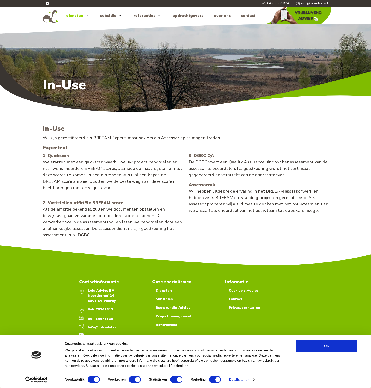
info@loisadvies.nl (314, 3)
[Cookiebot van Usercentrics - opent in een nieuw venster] (36, 379)
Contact (235, 299)
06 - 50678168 (100, 318)
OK (326, 346)
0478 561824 (278, 3)
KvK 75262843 (100, 309)
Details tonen (239, 379)
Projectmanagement (174, 316)
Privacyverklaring (244, 307)
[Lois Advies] (50, 16)
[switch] (135, 379)
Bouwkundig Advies (173, 307)
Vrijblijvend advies (308, 15)
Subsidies (164, 299)
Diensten (164, 290)
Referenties (166, 324)
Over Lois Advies (244, 290)
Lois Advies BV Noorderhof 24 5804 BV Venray (102, 295)
